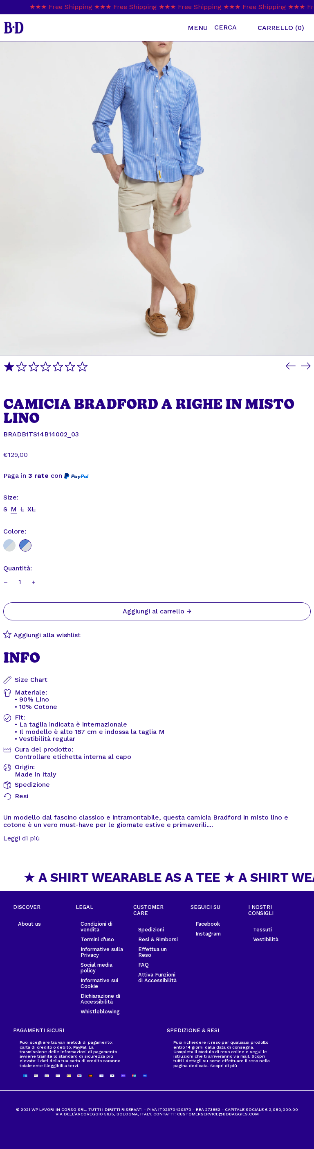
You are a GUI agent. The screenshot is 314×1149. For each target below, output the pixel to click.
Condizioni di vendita (96, 927)
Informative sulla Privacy (102, 952)
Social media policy (96, 968)
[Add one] (33, 582)
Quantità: (17, 568)
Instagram (208, 934)
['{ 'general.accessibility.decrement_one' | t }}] (5, 582)
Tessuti (262, 929)
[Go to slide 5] (58, 366)
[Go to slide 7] (82, 366)
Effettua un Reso (152, 952)
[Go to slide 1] (9, 366)
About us (29, 924)
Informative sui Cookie (99, 983)
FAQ (143, 965)
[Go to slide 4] (45, 366)
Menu (198, 28)
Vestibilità (265, 939)
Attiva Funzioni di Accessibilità (157, 977)
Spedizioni (151, 929)
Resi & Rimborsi (158, 939)
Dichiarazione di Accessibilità (100, 999)
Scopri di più (223, 1065)
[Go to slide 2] (21, 366)
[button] (232, 28)
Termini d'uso (97, 939)
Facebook (207, 924)
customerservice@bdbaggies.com (218, 1113)
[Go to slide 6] (70, 366)
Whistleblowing (100, 1011)
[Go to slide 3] (34, 366)
